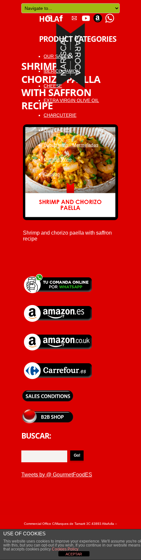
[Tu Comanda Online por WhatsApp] (109, 15)
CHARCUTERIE (60, 115)
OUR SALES (57, 56)
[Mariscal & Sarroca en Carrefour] (58, 362)
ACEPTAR (74, 554)
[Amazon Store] (97, 15)
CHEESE (53, 86)
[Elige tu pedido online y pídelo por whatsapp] (58, 276)
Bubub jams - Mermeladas (71, 144)
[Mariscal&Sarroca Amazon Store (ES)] (58, 304)
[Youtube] (86, 15)
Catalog (52, 174)
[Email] (74, 15)
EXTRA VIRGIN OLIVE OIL (71, 100)
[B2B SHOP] (47, 411)
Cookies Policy (64, 549)
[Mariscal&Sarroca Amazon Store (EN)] (58, 333)
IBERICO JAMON (62, 71)
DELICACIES (57, 130)
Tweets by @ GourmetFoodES (56, 474)
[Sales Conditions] (47, 390)
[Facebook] (61, 15)
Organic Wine (58, 159)
